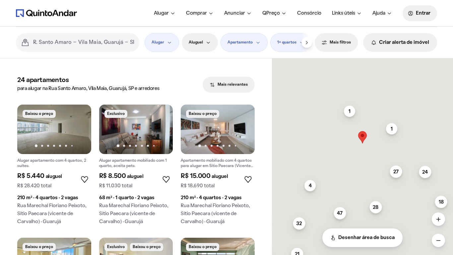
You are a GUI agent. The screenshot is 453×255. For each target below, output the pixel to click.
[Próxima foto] (79, 129)
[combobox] (83, 42)
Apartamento (240, 42)
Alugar (161, 13)
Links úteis (343, 13)
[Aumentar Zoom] (438, 219)
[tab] (229, 85)
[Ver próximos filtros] (306, 42)
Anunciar (234, 13)
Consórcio (309, 13)
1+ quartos (286, 42)
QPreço (271, 13)
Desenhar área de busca (366, 237)
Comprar (196, 13)
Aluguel (196, 42)
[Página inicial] (46, 13)
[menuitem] (165, 13)
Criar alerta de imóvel (404, 42)
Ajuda (378, 13)
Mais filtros (340, 42)
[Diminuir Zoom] (438, 240)
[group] (54, 167)
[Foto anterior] (29, 129)
